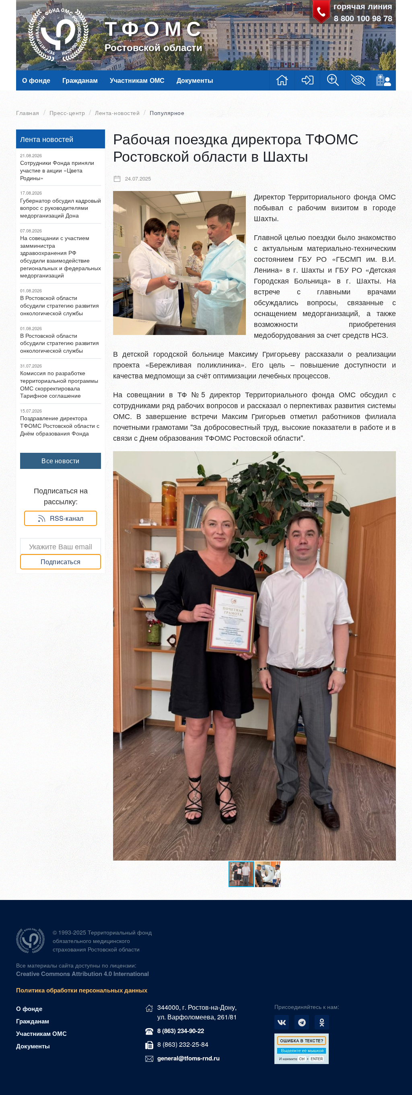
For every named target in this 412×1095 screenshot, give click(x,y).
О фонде (36, 80)
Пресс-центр (67, 113)
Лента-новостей (117, 113)
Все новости (60, 460)
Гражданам (80, 80)
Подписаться (60, 561)
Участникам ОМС (137, 80)
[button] (388, 458)
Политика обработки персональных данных (81, 990)
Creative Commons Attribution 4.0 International (82, 973)
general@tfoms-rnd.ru (188, 1058)
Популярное (167, 113)
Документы (195, 80)
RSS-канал (67, 518)
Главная (27, 113)
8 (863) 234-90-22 (180, 1030)
